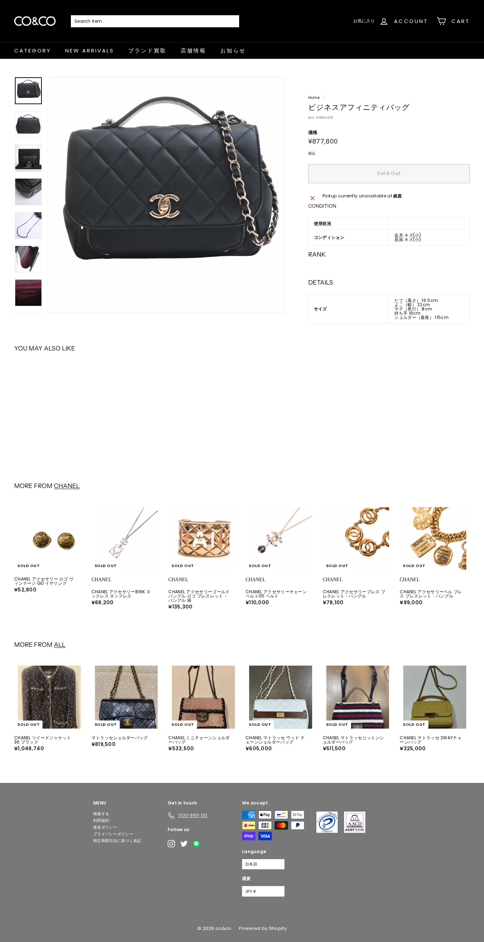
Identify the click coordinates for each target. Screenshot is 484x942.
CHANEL (67, 485)
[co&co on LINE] (198, 844)
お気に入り (364, 21)
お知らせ (233, 50)
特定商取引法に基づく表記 (117, 840)
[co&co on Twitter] (184, 843)
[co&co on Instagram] (171, 843)
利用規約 (101, 820)
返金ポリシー (105, 827)
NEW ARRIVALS (89, 50)
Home (314, 97)
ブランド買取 (147, 50)
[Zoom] (166, 195)
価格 (313, 132)
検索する (101, 814)
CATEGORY (32, 50)
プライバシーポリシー (113, 834)
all (60, 644)
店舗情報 (193, 50)
